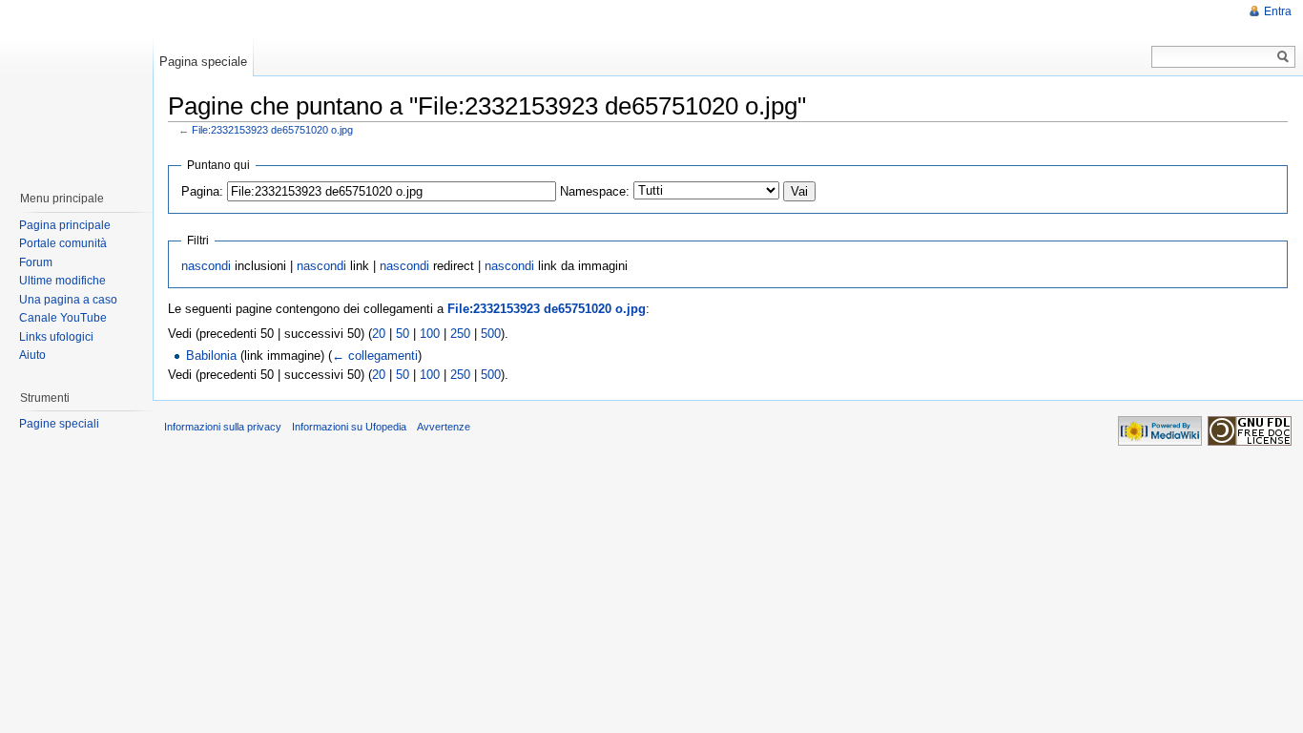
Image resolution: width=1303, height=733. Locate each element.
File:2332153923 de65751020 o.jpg (272, 130)
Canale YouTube (63, 318)
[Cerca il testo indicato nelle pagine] (1283, 57)
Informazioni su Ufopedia (349, 426)
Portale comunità (63, 243)
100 (430, 333)
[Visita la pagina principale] (75, 86)
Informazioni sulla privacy (222, 426)
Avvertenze (443, 426)
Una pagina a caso (68, 299)
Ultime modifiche (62, 280)
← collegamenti (375, 355)
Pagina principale (65, 225)
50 (402, 333)
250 (460, 333)
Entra (1278, 11)
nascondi (206, 266)
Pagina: (202, 191)
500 (491, 333)
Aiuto (32, 355)
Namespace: (595, 191)
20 (378, 333)
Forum (35, 262)
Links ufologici (56, 337)
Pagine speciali (59, 423)
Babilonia (211, 355)
